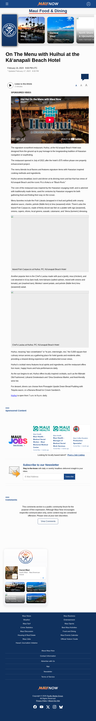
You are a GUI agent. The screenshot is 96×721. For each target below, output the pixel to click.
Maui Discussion (26, 631)
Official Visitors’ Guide (69, 639)
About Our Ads (54, 701)
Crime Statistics (26, 627)
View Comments (48, 521)
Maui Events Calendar (69, 635)
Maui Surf (26, 624)
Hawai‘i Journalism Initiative (27, 643)
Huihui (14, 395)
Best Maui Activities (69, 627)
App (48, 666)
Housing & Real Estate (27, 635)
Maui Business (69, 616)
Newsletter (48, 672)
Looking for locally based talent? (61, 455)
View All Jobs (18, 445)
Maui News (26, 616)
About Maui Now (48, 651)
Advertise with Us (48, 661)
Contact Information (48, 656)
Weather (26, 620)
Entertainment (69, 620)
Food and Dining (69, 631)
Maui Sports (69, 624)
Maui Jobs (27, 639)
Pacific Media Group (55, 696)
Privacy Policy (41, 701)
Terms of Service (48, 677)
